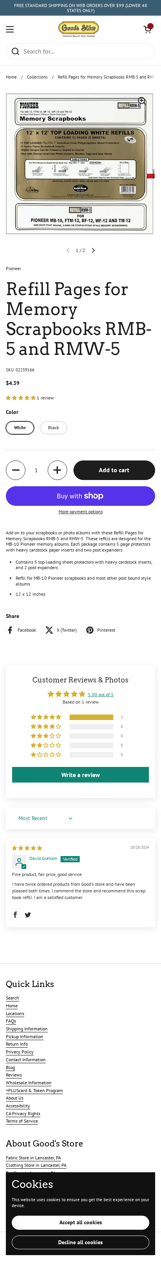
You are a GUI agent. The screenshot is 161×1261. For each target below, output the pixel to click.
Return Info (17, 1044)
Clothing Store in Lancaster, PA (36, 1165)
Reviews (14, 1075)
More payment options (81, 511)
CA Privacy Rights (23, 1113)
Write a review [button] (80, 775)
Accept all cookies (80, 1222)
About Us (14, 1098)
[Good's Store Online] (78, 29)
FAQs (11, 1021)
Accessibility (18, 1106)
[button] (147, 29)
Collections (37, 77)
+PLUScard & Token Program (34, 1090)
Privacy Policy (20, 1052)
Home (11, 77)
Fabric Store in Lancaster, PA (33, 1158)
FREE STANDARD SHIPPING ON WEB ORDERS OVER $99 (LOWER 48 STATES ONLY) (80, 8)
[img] (27, 848)
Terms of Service (22, 1121)
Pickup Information (24, 1036)
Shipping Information (27, 1029)
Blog (10, 1067)
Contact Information (26, 1059)
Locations (15, 1013)
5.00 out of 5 (101, 694)
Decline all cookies (80, 1242)
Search (12, 998)
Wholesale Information (29, 1082)
